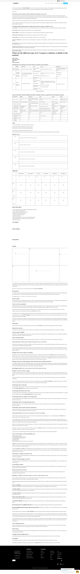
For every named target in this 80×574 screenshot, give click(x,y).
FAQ (58, 551)
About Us (51, 554)
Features (46, 3)
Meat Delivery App (29, 554)
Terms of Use (59, 554)
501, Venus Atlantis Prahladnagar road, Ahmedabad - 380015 (17, 552)
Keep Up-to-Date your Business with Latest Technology (33, 413)
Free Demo (65, 3)
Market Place (52, 551)
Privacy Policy (59, 552)
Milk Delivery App (29, 556)
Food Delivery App (29, 551)
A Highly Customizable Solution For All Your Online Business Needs (33, 475)
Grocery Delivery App (29, 552)
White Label (48, 3)
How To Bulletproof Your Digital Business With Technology (28, 296)
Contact (59, 3)
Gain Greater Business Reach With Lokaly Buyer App (34, 368)
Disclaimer (58, 556)
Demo (61, 3)
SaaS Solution (52, 552)
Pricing (55, 3)
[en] (67, 1)
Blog (57, 3)
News (51, 557)
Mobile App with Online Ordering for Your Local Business (34, 341)
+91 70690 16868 (17, 555)
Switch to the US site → (65, 570)
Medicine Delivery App (29, 557)
